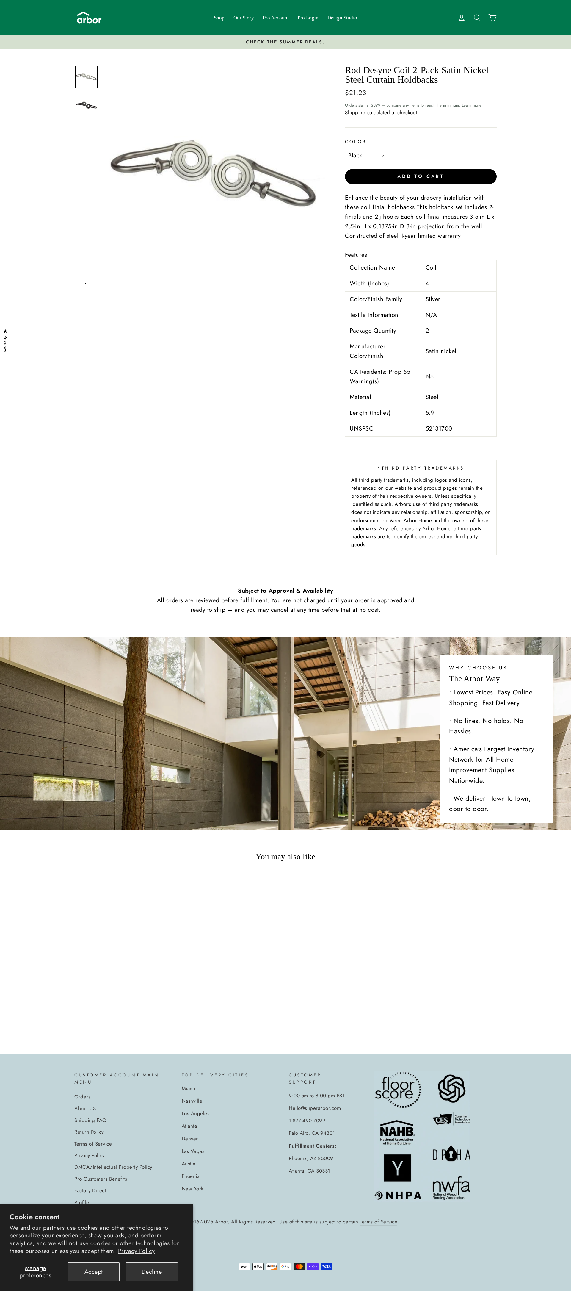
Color (355, 141)
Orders (82, 1096)
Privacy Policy (136, 1251)
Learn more (472, 105)
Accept (93, 1271)
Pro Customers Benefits (100, 1178)
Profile (81, 1202)
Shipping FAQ (90, 1120)
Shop (219, 18)
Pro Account (276, 18)
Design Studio (342, 18)
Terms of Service (93, 1143)
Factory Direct (90, 1190)
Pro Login (308, 18)
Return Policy (89, 1131)
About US (85, 1108)
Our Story (243, 18)
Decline (152, 1271)
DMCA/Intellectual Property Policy (113, 1166)
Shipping (355, 112)
